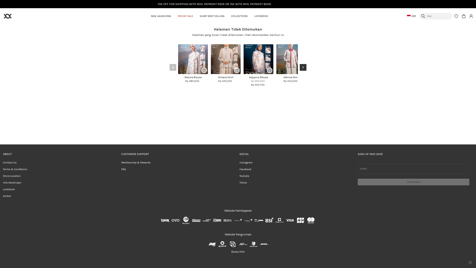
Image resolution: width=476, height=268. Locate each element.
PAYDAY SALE (185, 16)
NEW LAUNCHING (161, 16)
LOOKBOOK (261, 16)
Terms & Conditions (15, 169)
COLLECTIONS (239, 16)
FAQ (123, 169)
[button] (456, 16)
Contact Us (10, 162)
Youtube (244, 176)
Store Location (12, 176)
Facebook (245, 169)
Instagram (246, 162)
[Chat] (470, 262)
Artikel (7, 196)
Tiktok (243, 182)
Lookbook (9, 189)
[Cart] (463, 16)
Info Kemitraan (12, 182)
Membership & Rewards (136, 162)
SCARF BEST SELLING (212, 16)
